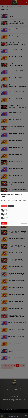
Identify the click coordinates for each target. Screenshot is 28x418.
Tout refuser (11, 206)
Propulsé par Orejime (24, 223)
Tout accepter (4, 206)
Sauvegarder (4, 223)
